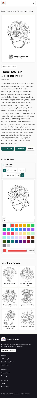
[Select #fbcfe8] (24, 237)
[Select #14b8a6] (8, 229)
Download (21, 148)
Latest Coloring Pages (7, 362)
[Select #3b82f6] (20, 229)
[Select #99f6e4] (4, 237)
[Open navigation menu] (34, 3)
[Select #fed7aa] (20, 233)
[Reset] (18, 175)
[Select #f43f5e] (12, 233)
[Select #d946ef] (4, 233)
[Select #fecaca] (16, 233)
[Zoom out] (4, 175)
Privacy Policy (5, 386)
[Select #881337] (28, 241)
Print (31, 148)
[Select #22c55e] (33, 225)
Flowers (20, 11)
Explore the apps (7, 350)
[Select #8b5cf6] (28, 229)
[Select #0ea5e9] (16, 229)
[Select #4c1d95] (20, 241)
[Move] (15, 170)
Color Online (8, 148)
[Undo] (20, 170)
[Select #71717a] (4, 245)
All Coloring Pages (6, 359)
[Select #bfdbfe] (12, 237)
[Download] (22, 175)
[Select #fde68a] (24, 233)
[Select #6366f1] (24, 229)
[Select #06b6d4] (12, 229)
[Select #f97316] (16, 225)
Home (3, 11)
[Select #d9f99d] (28, 233)
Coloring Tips (5, 365)
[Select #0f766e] (12, 241)
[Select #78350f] (28, 237)
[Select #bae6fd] (8, 237)
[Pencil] (8, 170)
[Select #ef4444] (12, 225)
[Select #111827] (4, 225)
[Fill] (4, 170)
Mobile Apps (5, 376)
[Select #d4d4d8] (8, 245)
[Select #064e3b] (8, 241)
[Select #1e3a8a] (16, 241)
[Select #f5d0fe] (20, 237)
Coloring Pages (11, 11)
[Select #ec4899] (8, 233)
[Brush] (11, 170)
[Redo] (23, 170)
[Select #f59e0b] (20, 225)
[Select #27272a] (33, 241)
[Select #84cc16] (28, 225)
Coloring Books (5, 373)
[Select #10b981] (4, 229)
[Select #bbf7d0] (33, 233)
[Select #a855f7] (33, 229)
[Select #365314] (4, 241)
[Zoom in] (13, 175)
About (3, 383)
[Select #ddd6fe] (16, 237)
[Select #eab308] (24, 225)
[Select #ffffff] (8, 225)
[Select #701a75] (24, 241)
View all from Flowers (9, 66)
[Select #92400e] (33, 237)
